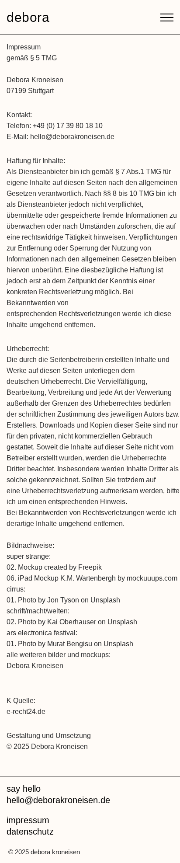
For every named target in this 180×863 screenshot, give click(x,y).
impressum (28, 820)
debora (28, 17)
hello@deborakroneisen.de (58, 800)
